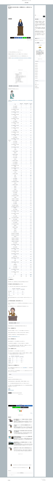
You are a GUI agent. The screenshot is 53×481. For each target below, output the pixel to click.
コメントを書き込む (20, 472)
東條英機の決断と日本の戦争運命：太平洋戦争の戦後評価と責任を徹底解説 (40, 31)
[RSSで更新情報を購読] (21, 411)
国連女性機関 (24, 367)
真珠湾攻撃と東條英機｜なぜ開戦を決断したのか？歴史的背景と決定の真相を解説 (40, 28)
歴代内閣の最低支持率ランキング (15, 336)
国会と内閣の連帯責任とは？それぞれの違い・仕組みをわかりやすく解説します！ (40, 34)
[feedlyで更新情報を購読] (19, 411)
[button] (29, 37)
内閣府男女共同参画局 (11, 390)
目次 (19, 72)
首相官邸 (9, 295)
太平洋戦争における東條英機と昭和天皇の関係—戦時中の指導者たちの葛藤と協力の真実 (40, 25)
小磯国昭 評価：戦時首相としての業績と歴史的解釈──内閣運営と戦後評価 (40, 22)
